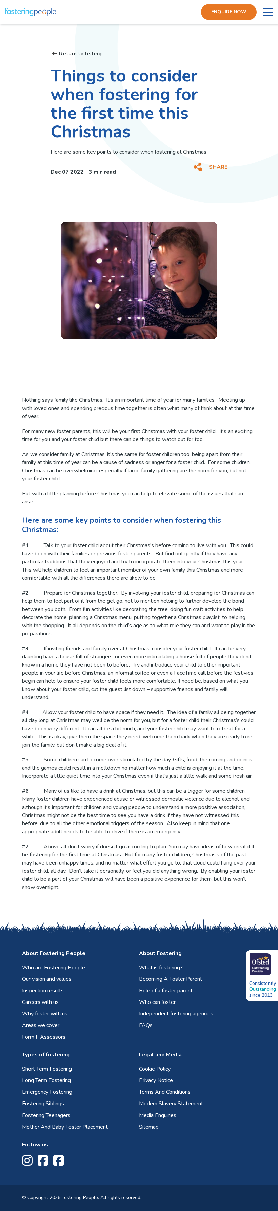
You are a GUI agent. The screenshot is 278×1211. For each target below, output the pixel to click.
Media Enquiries (157, 1115)
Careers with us (40, 1002)
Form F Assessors (43, 1037)
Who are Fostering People (53, 967)
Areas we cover (40, 1025)
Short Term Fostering (47, 1069)
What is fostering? (161, 967)
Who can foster (157, 1002)
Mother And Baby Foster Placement (65, 1127)
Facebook (43, 1161)
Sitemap (149, 1127)
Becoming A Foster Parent (170, 979)
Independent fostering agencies (176, 1013)
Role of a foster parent (166, 990)
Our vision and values (47, 979)
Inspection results (43, 990)
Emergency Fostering (47, 1092)
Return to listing (80, 53)
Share (218, 167)
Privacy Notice (156, 1080)
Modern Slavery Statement (171, 1103)
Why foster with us (44, 1013)
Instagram (27, 1161)
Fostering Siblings (43, 1103)
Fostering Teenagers (46, 1115)
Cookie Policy (155, 1069)
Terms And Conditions (165, 1092)
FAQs (146, 1025)
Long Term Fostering (46, 1080)
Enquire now (228, 11)
